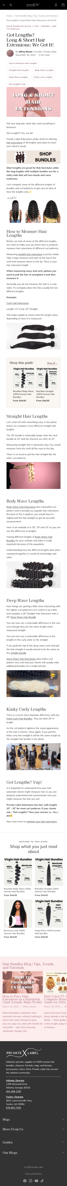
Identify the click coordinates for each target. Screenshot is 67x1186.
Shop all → (52, 363)
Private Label (37, 1167)
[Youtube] (36, 1181)
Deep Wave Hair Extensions (21, 658)
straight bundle (18, 652)
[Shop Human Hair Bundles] (33, 157)
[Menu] (3, 5)
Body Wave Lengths (44, 70)
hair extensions (14, 142)
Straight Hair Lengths (19, 70)
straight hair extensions (30, 254)
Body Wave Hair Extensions (21, 506)
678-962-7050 (13, 1107)
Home (9, 15)
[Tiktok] (42, 1181)
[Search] (10, 4)
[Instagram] (31, 1181)
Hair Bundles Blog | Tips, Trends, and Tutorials (36, 15)
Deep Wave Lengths (18, 77)
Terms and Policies (33, 1174)
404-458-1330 (13, 1091)
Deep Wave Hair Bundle (23, 617)
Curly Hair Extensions (18, 303)
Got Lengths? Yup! (17, 84)
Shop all (33, 945)
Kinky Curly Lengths (43, 77)
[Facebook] (25, 1181)
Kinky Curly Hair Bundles (19, 718)
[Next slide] (60, 1003)
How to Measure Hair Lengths (23, 63)
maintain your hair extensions (41, 821)
